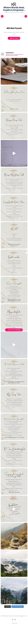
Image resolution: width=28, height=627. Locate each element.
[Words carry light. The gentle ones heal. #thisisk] (14, 317)
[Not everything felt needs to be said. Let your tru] (14, 481)
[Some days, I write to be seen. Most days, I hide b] (14, 454)
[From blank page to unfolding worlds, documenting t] (14, 153)
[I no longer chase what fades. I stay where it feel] (14, 126)
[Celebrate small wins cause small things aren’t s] (14, 372)
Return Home (14, 38)
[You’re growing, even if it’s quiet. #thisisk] (14, 262)
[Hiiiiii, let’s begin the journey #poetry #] (14, 508)
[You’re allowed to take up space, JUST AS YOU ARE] (14, 208)
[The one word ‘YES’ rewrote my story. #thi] (14, 399)
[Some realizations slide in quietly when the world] (14, 344)
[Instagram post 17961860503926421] (14, 591)
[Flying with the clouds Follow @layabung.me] (14, 563)
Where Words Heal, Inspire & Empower (14, 8)
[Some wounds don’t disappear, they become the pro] (14, 290)
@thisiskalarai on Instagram (14, 329)
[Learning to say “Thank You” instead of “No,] (14, 426)
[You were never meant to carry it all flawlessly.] (14, 98)
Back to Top (14, 623)
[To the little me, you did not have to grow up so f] (14, 180)
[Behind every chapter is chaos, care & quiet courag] (14, 71)
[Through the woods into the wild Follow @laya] (14, 536)
